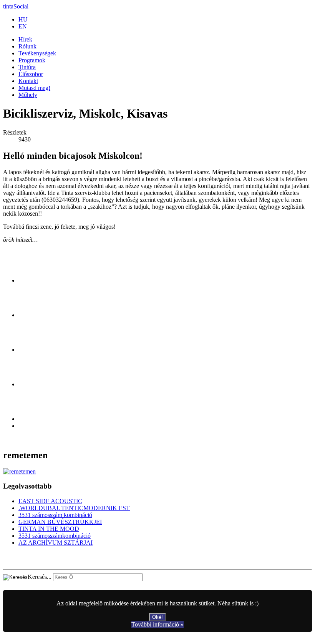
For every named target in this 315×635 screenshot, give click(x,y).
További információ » (157, 624)
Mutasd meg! (34, 88)
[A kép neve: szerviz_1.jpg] (34, 280)
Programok (31, 60)
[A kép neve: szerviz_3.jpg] (34, 349)
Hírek (25, 39)
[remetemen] (19, 471)
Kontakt (28, 81)
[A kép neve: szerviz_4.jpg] (34, 384)
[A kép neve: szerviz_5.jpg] (34, 419)
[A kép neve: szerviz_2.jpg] (34, 315)
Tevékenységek (37, 53)
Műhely (27, 94)
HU (23, 19)
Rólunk (27, 46)
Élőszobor (30, 74)
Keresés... (39, 576)
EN (22, 26)
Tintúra (27, 67)
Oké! (157, 617)
